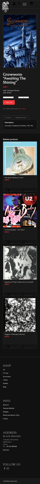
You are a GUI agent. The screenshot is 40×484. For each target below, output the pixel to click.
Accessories (7, 376)
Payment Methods (8, 408)
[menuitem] (13, 4)
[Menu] (23, 4)
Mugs (4, 387)
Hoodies (5, 383)
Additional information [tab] (20, 117)
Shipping (5, 412)
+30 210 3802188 (11, 446)
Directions (6, 450)
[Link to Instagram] (7, 468)
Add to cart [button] (13, 191)
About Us (6, 405)
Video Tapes (22, 108)
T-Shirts (5, 380)
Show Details (28, 191)
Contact (5, 418)
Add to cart (9, 102)
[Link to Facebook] (4, 468)
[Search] (18, 4)
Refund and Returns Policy (11, 415)
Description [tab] (8, 117)
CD (4, 370)
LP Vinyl (5, 373)
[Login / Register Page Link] (13, 4)
